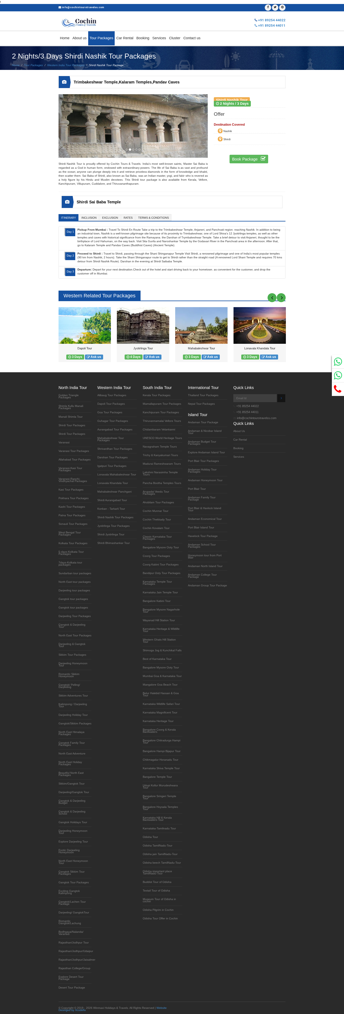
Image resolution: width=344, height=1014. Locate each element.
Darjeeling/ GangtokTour (74, 912)
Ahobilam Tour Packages (158, 502)
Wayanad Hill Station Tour (159, 620)
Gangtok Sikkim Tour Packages (72, 873)
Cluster (174, 38)
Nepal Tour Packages (201, 404)
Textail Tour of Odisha (156, 891)
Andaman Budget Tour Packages (202, 443)
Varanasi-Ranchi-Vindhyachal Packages (73, 480)
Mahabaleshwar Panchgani (114, 492)
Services (159, 38)
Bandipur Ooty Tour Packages (161, 573)
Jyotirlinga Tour (85, 348)
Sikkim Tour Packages (72, 655)
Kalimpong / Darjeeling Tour (73, 705)
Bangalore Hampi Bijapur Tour (162, 751)
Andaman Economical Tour (205, 519)
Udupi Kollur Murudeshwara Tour (160, 786)
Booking (142, 38)
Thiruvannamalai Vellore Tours (162, 421)
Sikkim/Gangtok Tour (72, 784)
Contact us (191, 38)
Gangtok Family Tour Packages (72, 744)
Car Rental (124, 38)
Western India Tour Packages (65, 65)
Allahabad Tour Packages (75, 460)
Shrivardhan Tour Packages (114, 449)
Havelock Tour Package (203, 536)
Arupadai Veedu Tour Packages (156, 493)
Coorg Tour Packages (156, 556)
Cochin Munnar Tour (155, 511)
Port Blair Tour (197, 489)
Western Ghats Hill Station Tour (159, 641)
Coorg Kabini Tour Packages (161, 564)
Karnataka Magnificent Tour (160, 712)
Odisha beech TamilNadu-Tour (162, 863)
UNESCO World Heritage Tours (162, 438)
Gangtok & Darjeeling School (72, 812)
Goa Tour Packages (109, 412)
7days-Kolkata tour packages (70, 563)
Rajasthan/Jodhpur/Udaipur (76, 951)
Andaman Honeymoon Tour (205, 480)
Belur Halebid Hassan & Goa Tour (161, 694)
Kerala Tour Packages (156, 395)
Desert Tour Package (72, 988)
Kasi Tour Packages (71, 490)
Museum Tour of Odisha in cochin (159, 900)
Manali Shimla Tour (71, 417)
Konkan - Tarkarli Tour (111, 509)
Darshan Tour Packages (112, 457)
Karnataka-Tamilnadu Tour (159, 828)
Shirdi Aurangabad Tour (112, 500)
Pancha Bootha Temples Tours (162, 483)
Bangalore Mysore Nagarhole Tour (161, 610)
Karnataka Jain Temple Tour (160, 592)
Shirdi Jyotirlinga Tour (110, 534)
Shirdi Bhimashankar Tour (113, 543)
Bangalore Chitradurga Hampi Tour (161, 741)
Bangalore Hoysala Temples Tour (160, 808)
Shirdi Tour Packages (72, 425)
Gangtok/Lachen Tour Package (72, 903)
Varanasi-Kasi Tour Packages (70, 469)
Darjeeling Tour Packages (75, 616)
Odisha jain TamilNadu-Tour (160, 854)
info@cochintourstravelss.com (83, 7)
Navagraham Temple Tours (160, 447)
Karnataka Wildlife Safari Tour (161, 704)
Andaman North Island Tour (205, 566)
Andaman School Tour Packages (202, 546)
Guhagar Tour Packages (112, 421)
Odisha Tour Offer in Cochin (160, 918)
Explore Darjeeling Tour (73, 842)
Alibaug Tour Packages (111, 395)
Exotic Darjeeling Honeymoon (69, 851)
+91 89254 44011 (271, 25)
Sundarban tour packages (75, 573)
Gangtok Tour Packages (74, 882)
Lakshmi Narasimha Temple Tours (160, 473)
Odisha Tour (150, 837)
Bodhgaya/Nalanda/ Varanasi (71, 933)
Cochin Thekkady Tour (157, 519)
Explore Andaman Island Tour (206, 452)
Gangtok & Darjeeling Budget (72, 802)
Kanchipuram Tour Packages (161, 412)
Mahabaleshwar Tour (143, 348)
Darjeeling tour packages (74, 590)
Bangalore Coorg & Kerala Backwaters (159, 731)
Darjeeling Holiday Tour (73, 715)
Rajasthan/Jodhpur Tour (74, 943)
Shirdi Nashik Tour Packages (115, 517)
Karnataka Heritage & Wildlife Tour (161, 630)
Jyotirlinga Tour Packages (113, 526)
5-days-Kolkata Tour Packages (71, 553)
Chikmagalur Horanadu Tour (160, 760)
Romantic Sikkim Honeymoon (69, 675)
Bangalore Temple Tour (157, 777)
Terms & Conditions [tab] (153, 217)
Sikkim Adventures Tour (73, 696)
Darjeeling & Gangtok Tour (72, 645)
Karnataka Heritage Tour (158, 721)
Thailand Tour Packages (203, 395)
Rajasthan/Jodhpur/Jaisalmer (77, 960)
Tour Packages (101, 38)
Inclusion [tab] (89, 217)
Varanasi (64, 442)
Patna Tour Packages (72, 515)
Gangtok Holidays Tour (73, 822)
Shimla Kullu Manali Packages (71, 407)
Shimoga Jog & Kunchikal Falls (162, 650)
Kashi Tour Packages (72, 507)
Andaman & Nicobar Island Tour (205, 432)
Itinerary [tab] (68, 217)
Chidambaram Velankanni (159, 429)
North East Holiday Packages (70, 763)
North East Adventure (72, 753)
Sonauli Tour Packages (73, 524)
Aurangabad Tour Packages (114, 429)
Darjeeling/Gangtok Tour (74, 792)
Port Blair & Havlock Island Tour (204, 509)
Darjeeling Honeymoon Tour (73, 664)
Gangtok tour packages (73, 599)
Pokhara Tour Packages (74, 498)
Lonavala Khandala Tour (201, 348)
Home (64, 38)
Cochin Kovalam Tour (156, 528)
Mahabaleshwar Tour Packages (110, 439)
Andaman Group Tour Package (207, 585)
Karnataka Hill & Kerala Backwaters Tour (157, 819)
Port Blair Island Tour (201, 527)
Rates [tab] (128, 217)
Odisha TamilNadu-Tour (157, 846)
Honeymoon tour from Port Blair (205, 556)
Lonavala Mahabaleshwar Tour (116, 474)
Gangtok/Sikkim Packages (75, 723)
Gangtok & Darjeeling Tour (72, 626)
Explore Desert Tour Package (71, 978)
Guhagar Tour (260, 348)
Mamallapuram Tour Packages (162, 404)
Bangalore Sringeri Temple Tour (159, 797)
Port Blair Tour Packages (203, 461)
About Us (239, 431)
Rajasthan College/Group (74, 968)
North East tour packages (75, 582)
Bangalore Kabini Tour (157, 601)
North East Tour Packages (75, 635)
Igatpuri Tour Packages (111, 466)
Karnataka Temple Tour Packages (157, 583)
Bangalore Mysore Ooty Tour (161, 547)
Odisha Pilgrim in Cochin (158, 910)
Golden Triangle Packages (69, 396)
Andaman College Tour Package (202, 576)
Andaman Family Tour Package (202, 498)
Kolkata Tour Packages (73, 543)
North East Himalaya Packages (71, 733)
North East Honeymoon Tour (73, 862)
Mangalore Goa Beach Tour (160, 685)
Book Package (245, 159)
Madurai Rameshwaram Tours (162, 464)
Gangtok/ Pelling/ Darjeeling (69, 686)
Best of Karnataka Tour (157, 659)
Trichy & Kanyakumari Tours (160, 455)
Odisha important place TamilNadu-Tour (157, 872)
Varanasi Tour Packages (74, 451)
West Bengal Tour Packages (70, 533)
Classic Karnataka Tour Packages (157, 538)
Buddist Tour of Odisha (157, 882)
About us (79, 38)
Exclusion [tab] (110, 217)
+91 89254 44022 (271, 20)
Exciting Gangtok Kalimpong (69, 892)
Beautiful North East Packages (71, 774)
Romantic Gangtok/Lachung (70, 922)
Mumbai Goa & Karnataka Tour (162, 676)
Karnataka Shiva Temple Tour (161, 768)
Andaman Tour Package (203, 422)
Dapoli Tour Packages (111, 404)
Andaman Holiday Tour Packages (202, 470)
